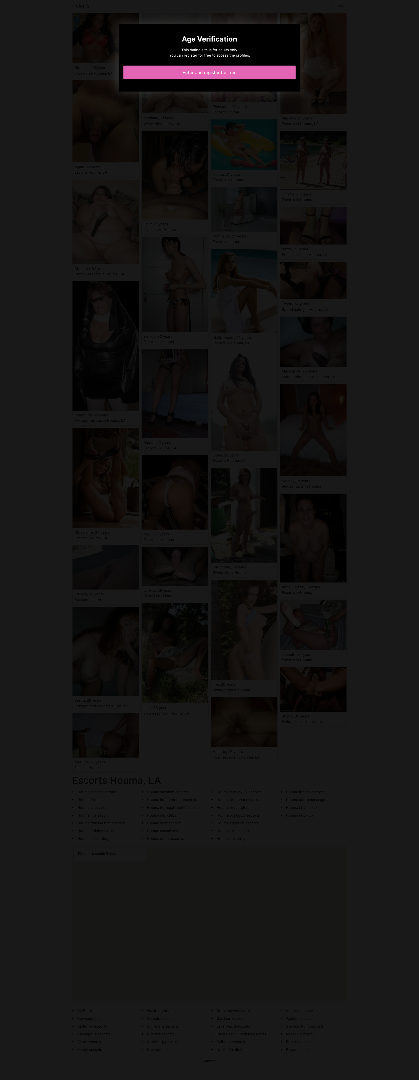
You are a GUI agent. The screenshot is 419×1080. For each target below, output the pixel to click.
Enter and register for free (209, 72)
